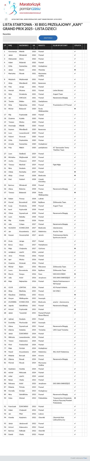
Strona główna (6, 19)
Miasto (41, 45)
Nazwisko (7, 34)
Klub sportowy (60, 45)
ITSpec (85, 458)
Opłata (77, 45)
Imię (10, 45)
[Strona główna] (27, 8)
